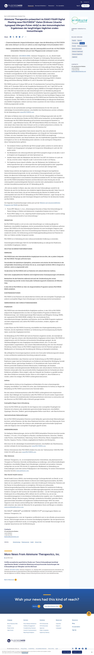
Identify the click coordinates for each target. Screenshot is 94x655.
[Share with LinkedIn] (10, 37)
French (74, 46)
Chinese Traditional (77, 51)
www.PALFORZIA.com (27, 112)
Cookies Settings (66, 652)
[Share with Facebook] (16, 37)
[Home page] (13, 5)
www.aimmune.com (22, 471)
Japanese (74, 57)
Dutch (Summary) (76, 48)
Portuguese (75, 43)
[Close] (91, 652)
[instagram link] (86, 648)
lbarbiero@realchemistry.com (11, 536)
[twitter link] (73, 648)
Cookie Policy (25, 652)
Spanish (80, 40)
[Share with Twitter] (13, 37)
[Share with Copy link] (22, 37)
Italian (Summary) (82, 46)
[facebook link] (82, 648)
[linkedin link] (76, 648)
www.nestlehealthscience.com (13, 507)
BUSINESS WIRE (25, 56)
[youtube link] (79, 648)
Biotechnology (16, 542)
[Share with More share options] (25, 37)
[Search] (81, 2)
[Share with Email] (19, 37)
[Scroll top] (89, 613)
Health (32, 542)
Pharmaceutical (25, 542)
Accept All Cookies (77, 652)
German (82, 43)
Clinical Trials (38, 542)
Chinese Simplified (77, 54)
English (74, 40)
